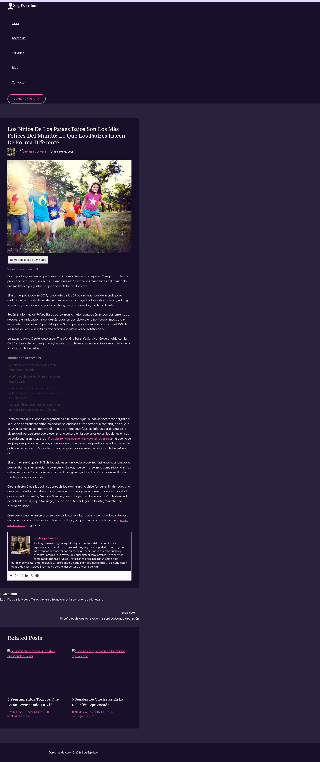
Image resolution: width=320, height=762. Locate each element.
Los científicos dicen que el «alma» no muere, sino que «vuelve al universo (34, 407)
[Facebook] (11, 576)
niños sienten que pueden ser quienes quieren (78, 438)
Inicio (15, 23)
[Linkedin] (26, 576)
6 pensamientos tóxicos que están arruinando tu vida (32, 367)
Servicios (18, 53)
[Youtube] (37, 576)
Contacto (18, 82)
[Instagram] (21, 576)
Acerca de (19, 38)
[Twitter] (32, 576)
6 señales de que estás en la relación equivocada (34, 379)
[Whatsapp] (16, 576)
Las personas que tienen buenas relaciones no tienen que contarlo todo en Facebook (35, 393)
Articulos (34, 711)
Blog (15, 67)
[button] (26, 99)
